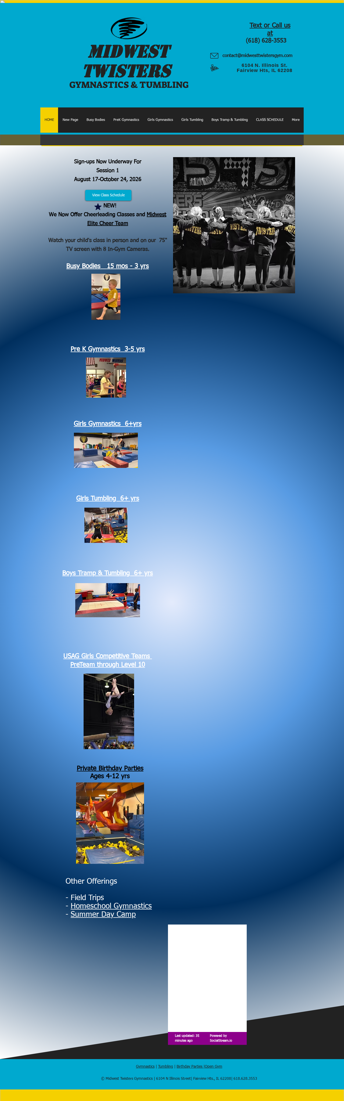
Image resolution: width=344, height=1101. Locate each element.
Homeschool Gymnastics (111, 906)
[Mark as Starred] (98, 207)
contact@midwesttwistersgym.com (257, 55)
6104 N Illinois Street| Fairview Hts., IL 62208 (193, 1079)
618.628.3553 (245, 1079)
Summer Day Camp (103, 914)
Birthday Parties (190, 1066)
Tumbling (165, 1066)
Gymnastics (145, 1066)
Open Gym (213, 1066)
